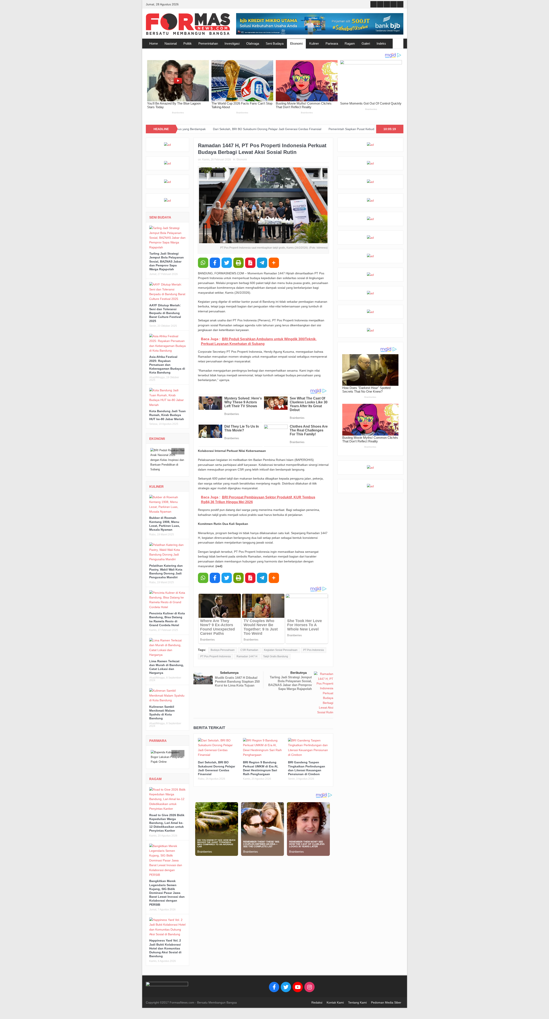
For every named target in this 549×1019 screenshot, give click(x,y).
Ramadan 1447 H (247, 656)
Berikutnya (298, 672)
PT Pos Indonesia (313, 649)
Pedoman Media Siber (386, 1002)
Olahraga (252, 43)
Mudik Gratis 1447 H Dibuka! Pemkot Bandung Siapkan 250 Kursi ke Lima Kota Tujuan (237, 681)
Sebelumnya (229, 672)
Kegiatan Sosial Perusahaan (280, 649)
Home (153, 43)
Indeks (381, 43)
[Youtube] (298, 987)
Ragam (350, 43)
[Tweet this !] (227, 263)
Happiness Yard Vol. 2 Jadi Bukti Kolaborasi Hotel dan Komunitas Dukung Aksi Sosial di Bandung (165, 948)
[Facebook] (274, 987)
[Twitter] (286, 987)
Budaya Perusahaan (223, 649)
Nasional (170, 43)
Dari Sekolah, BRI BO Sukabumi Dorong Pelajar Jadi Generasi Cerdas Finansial (211, 129)
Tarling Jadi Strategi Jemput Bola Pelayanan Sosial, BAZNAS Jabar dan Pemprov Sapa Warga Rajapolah (290, 683)
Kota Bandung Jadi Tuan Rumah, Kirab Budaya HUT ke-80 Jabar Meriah (167, 415)
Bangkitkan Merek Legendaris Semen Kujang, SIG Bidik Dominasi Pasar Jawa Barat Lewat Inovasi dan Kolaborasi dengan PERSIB (167, 892)
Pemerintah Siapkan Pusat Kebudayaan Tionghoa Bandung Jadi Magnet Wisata (327, 129)
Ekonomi (296, 43)
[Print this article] (238, 263)
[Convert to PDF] (250, 263)
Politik (187, 43)
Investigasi (232, 43)
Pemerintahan (208, 43)
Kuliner (314, 43)
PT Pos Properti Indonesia (215, 656)
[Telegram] (262, 263)
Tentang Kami (357, 1002)
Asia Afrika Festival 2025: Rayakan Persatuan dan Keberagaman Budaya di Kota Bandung (167, 364)
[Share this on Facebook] (215, 263)
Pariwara (332, 43)
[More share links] (274, 263)
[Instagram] (309, 987)
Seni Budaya (275, 43)
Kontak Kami (335, 1002)
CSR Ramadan (249, 649)
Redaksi (316, 1002)
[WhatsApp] (203, 263)
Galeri (366, 43)
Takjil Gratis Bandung (275, 656)
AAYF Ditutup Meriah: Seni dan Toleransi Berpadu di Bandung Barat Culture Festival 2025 (165, 313)
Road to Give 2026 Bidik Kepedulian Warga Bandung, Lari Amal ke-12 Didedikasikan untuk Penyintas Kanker (166, 822)
